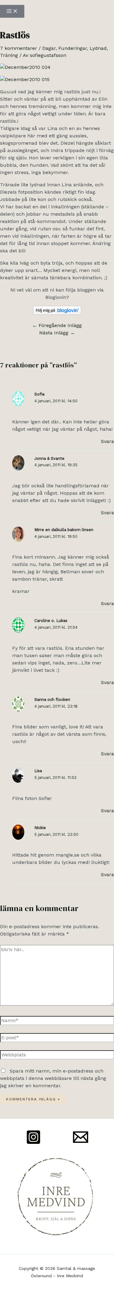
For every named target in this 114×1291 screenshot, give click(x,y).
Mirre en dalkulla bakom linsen (63, 529)
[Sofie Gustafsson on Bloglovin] (57, 313)
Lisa (38, 770)
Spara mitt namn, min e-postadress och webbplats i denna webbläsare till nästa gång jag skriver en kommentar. (53, 1078)
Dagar (49, 48)
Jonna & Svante (49, 458)
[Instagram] (33, 1143)
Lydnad (98, 48)
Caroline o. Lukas (50, 620)
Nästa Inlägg (57, 333)
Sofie (39, 394)
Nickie (40, 827)
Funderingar (72, 48)
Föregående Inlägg (57, 325)
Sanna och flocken (52, 699)
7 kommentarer (18, 48)
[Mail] (80, 1143)
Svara (107, 441)
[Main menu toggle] (12, 11)
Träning (9, 55)
